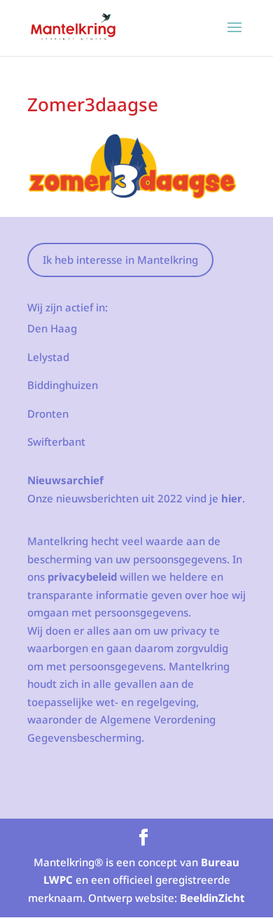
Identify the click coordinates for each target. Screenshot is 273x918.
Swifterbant (56, 442)
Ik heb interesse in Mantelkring (120, 260)
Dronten (48, 414)
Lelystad (48, 357)
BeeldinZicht (212, 898)
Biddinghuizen (62, 385)
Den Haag (52, 328)
